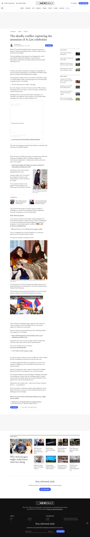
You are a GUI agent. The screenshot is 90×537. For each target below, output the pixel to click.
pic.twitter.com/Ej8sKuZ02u (18, 226)
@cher (12, 215)
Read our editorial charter (55, 509)
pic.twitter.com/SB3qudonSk (18, 347)
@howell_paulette (19, 215)
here (34, 84)
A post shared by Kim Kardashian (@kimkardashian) (25, 139)
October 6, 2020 (37, 229)
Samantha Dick (17, 44)
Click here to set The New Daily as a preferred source (26, 402)
